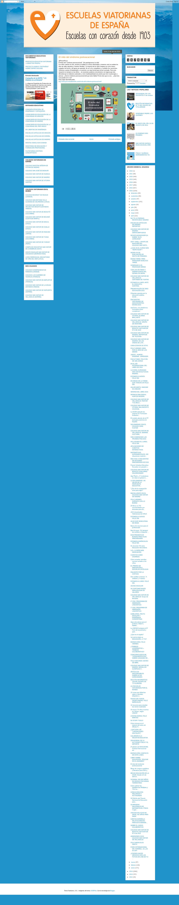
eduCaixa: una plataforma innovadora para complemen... (139, 309)
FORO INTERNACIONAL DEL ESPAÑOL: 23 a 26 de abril (139, 848)
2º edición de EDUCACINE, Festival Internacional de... (139, 748)
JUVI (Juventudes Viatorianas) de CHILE (139, 513)
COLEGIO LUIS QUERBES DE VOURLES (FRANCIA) (35, 276)
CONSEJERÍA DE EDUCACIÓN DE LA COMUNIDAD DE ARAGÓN (37, 115)
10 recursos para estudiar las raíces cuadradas (139, 706)
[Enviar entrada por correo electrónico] (62, 128)
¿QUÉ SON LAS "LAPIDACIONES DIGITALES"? (137, 731)
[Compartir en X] (71, 129)
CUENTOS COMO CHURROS (137, 556)
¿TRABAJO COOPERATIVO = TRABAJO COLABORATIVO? (137, 649)
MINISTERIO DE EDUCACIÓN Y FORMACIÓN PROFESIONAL (36, 147)
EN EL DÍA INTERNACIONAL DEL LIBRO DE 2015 (139, 365)
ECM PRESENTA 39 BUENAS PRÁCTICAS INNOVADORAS (139, 536)
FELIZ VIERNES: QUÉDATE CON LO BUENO (138, 501)
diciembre (134, 193)
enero (133, 868)
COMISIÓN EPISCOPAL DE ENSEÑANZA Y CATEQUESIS (35, 110)
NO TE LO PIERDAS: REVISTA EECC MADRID (140, 219)
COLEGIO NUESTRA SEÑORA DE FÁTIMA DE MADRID (36, 166)
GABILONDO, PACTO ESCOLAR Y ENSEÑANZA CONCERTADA (138, 616)
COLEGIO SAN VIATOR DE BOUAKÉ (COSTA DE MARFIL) (37, 218)
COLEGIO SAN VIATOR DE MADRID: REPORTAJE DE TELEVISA (140, 334)
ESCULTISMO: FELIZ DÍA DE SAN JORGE (139, 360)
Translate (142, 83)
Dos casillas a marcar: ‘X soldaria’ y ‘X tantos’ (139, 577)
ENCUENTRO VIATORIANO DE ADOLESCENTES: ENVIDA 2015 (137, 302)
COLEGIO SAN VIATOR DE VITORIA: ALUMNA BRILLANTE (140, 315)
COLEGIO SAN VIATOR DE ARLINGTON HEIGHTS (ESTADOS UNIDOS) (36, 206)
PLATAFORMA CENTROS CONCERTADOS (33, 152)
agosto (133, 204)
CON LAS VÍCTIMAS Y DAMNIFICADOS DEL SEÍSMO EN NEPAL (138, 271)
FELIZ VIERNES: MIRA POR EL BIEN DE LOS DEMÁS (139, 350)
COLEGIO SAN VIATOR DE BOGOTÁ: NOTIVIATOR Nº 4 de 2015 (140, 831)
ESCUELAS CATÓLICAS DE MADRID (37, 139)
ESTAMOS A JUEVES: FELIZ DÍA (138, 377)
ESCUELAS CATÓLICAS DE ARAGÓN (37, 133)
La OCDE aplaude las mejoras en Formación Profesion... (139, 413)
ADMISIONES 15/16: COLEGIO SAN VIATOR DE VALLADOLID (139, 838)
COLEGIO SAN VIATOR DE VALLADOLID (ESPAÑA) (34, 296)
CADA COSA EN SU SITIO (139, 345)
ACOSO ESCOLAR (137, 586)
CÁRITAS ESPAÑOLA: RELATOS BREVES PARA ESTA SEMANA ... (139, 820)
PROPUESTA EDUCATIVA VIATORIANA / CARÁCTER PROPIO (38, 62)
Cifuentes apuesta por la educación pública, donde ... (139, 295)
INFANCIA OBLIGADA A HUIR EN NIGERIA (138, 395)
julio (132, 207)
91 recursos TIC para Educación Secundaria (139, 546)
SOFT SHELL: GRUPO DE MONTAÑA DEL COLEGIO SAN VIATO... (139, 243)
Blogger (112, 890)
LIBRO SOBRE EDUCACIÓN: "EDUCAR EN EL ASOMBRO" (139, 759)
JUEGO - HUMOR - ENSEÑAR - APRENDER (139, 355)
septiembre (135, 201)
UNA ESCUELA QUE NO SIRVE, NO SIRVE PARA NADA (139, 814)
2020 (131, 176)
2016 (131, 188)
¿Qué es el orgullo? (137, 634)
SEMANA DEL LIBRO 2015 (139, 392)
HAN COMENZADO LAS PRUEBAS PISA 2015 (139, 438)
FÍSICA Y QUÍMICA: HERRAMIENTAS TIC (143, 154)
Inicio (91, 139)
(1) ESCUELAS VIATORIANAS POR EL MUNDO (139, 687)
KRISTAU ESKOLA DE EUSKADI (36, 143)
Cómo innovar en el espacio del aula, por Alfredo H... (138, 725)
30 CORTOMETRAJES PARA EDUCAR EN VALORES (138, 590)
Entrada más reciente (66, 139)
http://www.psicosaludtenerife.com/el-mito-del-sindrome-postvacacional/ (80, 81)
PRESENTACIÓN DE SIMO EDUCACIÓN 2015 (139, 289)
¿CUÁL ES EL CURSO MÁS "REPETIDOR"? (140, 249)
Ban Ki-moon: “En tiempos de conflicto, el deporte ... (140, 531)
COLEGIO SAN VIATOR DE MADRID (37, 177)
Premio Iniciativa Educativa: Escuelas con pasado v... (140, 466)
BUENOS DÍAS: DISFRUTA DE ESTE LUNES (139, 754)
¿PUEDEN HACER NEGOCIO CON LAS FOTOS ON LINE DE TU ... (139, 856)
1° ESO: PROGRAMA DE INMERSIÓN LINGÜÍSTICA (139, 609)
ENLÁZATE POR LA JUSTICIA (137, 573)
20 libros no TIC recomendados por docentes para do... (138, 507)
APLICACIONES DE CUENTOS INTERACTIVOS (137, 448)
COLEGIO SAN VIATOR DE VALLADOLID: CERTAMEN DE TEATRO (140, 277)
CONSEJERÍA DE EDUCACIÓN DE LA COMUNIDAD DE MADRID (37, 120)
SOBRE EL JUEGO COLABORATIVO (137, 826)
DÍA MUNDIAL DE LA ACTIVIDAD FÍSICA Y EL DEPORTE (139, 742)
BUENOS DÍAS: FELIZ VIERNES (138, 643)
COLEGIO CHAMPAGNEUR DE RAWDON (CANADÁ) (35, 271)
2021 (131, 174)
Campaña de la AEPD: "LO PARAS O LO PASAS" (35, 79)
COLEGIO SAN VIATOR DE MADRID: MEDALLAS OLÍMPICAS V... (140, 667)
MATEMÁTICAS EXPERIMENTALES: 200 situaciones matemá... (139, 454)
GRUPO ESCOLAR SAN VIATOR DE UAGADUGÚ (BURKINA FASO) (37, 253)
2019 (131, 179)
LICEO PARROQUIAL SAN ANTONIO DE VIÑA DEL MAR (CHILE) (37, 258)
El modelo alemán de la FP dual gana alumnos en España (139, 419)
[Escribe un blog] (69, 129)
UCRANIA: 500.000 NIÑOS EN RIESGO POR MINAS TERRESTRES (140, 781)
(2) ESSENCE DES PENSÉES (142, 134)
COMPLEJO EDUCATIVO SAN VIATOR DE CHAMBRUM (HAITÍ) (38, 248)
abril (132, 216)
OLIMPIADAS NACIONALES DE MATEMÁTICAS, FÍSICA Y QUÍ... (139, 807)
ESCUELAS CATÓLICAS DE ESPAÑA (37, 136)
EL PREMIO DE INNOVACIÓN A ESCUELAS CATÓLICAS (139, 567)
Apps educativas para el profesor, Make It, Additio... (138, 623)
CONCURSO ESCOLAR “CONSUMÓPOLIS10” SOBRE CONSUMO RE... (140, 656)
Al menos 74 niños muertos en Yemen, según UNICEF (140, 711)
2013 (131, 874)
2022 (131, 171)
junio (133, 210)
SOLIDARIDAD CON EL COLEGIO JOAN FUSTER (138, 426)
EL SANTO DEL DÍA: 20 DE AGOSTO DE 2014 (144, 124)
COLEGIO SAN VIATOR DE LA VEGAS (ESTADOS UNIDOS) (38, 286)
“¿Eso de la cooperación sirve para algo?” (139, 489)
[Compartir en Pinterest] (74, 129)
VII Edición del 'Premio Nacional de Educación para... (139, 800)
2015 (131, 191)
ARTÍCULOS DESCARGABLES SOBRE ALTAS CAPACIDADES (137, 674)
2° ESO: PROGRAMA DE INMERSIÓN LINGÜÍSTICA (139, 603)
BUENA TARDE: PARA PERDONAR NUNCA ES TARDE (139, 260)
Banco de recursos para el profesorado (139, 526)
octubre (133, 199)
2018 (131, 182)
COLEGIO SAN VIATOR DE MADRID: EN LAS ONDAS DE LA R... (140, 341)
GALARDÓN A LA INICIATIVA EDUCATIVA (139, 737)
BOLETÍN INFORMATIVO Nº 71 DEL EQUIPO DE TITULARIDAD (144, 105)
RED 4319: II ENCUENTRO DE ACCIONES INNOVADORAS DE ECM (140, 460)
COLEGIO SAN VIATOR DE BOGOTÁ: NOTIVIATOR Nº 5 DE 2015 (140, 328)
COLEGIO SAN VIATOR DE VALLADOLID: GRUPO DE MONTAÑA (140, 322)
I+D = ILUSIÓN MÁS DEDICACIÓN (137, 551)
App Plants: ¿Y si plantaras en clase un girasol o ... (139, 477)
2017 (131, 185)
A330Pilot (94, 890)
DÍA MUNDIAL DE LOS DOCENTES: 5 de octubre (144, 94)
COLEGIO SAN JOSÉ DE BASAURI (37, 170)
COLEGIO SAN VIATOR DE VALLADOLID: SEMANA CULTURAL (140, 432)
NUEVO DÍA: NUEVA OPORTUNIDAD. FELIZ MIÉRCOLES (139, 700)
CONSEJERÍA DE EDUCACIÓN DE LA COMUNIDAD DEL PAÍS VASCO (37, 125)
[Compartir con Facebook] (72, 129)
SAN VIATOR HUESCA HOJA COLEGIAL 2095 (143, 144)
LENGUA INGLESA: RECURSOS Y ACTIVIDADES (137, 793)
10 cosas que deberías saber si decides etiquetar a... (138, 694)
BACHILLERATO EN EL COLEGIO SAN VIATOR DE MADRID (139, 495)
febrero (133, 865)
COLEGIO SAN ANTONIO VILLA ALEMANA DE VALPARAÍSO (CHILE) (37, 201)
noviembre (134, 196)
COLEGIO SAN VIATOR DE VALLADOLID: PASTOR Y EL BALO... (140, 401)
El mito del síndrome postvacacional (137, 765)
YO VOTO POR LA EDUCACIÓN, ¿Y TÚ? (139, 638)
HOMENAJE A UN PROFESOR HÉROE (138, 266)
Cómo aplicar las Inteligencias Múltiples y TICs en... (139, 787)
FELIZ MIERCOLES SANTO (137, 843)
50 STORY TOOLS (137, 720)
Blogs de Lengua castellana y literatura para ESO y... (140, 769)
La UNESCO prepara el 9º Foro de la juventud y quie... (139, 630)
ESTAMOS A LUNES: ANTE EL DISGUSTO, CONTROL (139, 284)
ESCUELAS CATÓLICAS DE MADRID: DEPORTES (139, 224)
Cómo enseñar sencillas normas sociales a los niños (138, 561)
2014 (131, 871)
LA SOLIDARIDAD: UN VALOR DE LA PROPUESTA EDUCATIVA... (138, 483)
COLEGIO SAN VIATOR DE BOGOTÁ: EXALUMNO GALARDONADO (140, 471)
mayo (133, 213)
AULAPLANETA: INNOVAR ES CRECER (139, 388)
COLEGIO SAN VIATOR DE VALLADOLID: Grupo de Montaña (140, 596)
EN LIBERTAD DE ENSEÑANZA (35, 129)
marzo (133, 862)
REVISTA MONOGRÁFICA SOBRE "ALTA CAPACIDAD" (139, 237)
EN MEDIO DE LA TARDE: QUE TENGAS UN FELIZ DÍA (140, 382)
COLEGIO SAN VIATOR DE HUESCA (37, 174)
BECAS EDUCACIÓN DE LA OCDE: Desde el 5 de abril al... (140, 774)
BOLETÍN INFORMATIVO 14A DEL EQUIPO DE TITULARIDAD (139, 681)
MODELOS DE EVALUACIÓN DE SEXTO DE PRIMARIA (139, 254)
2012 (131, 877)
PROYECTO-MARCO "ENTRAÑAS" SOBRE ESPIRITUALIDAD (37, 67)
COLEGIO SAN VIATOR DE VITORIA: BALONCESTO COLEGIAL (140, 407)
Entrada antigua (114, 139)
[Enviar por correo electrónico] (67, 129)
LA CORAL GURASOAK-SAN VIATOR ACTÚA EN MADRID (139, 371)
